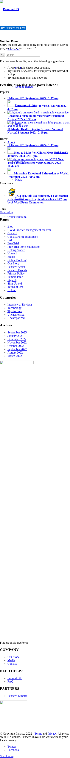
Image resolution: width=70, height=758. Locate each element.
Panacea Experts (17, 270)
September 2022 (17, 349)
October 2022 (15, 345)
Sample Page (15, 276)
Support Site (14, 678)
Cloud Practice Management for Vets (29, 230)
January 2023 (15, 335)
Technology (14, 307)
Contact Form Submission (22, 236)
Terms (38, 733)
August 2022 (15, 352)
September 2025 (17, 332)
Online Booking (17, 260)
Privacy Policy (16, 273)
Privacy (52, 733)
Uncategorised (15, 314)
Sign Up (12, 280)
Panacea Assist (16, 266)
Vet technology (6, 212)
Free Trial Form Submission (23, 246)
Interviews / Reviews (19, 304)
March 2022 (14, 355)
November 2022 (17, 342)
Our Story (13, 263)
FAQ (10, 240)
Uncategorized (16, 317)
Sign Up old (14, 283)
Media (11, 256)
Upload (11, 290)
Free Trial (13, 243)
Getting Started (16, 250)
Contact (12, 233)
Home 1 (12, 253)
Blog (10, 226)
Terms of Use (15, 286)
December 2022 (16, 339)
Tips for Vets (14, 311)
